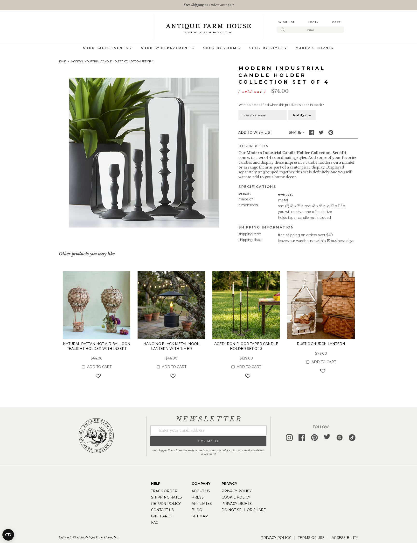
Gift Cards (162, 516)
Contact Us (162, 510)
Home (62, 61)
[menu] (208, 48)
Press (198, 497)
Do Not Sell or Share (244, 510)
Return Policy (166, 503)
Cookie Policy (236, 497)
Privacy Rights (237, 503)
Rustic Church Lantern (321, 344)
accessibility (345, 538)
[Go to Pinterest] (330, 134)
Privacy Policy (237, 491)
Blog (197, 510)
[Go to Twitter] (321, 134)
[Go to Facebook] (311, 134)
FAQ (155, 522)
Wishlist (286, 22)
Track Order (164, 491)
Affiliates (202, 503)
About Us (201, 491)
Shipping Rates (166, 497)
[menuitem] (106, 48)
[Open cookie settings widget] (8, 535)
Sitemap (200, 516)
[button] (96, 376)
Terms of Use (311, 538)
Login (313, 22)
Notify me (302, 115)
